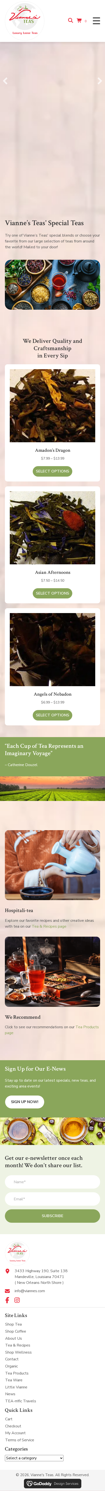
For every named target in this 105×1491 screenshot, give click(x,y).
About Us (13, 1338)
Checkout (13, 1426)
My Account (15, 1433)
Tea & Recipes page (49, 926)
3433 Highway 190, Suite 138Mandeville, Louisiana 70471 (41, 1273)
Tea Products (17, 1373)
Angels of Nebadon (53, 694)
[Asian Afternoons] (52, 527)
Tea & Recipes (17, 1345)
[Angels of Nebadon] (52, 649)
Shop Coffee (15, 1331)
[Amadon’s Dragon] (52, 405)
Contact (12, 1359)
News (10, 1394)
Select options (52, 471)
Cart (8, 1419)
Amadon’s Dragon (52, 450)
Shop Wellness (18, 1352)
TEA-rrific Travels (20, 1401)
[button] (96, 21)
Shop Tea (13, 1324)
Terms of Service (19, 1440)
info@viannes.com (30, 1291)
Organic (11, 1366)
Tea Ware (13, 1380)
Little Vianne (16, 1387)
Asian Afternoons (52, 572)
